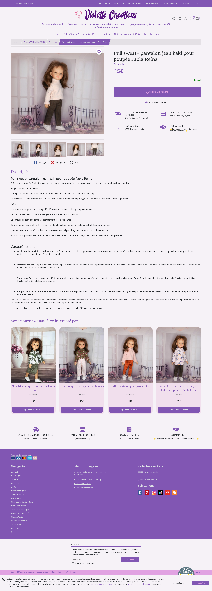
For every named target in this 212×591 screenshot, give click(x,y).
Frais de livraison (19, 505)
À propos (16, 483)
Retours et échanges (20, 509)
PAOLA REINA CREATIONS (34, 42)
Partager (42, 162)
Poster (77, 162)
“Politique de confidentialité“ (139, 584)
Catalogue (16, 476)
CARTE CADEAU (18, 524)
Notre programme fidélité (23, 513)
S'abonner (130, 559)
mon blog (16, 528)
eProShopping (71, 572)
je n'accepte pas (177, 583)
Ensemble (53, 42)
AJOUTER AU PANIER (157, 92)
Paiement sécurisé (19, 520)
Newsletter (16, 498)
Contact (195, 3)
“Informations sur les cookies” (102, 584)
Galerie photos (18, 494)
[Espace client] (185, 18)
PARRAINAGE (17, 517)
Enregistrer (60, 162)
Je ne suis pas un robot (84, 563)
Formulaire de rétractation (23, 502)
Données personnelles (83, 488)
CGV (14, 487)
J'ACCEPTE (201, 583)
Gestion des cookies (82, 483)
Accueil (16, 42)
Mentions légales (19, 491)
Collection (16, 532)
